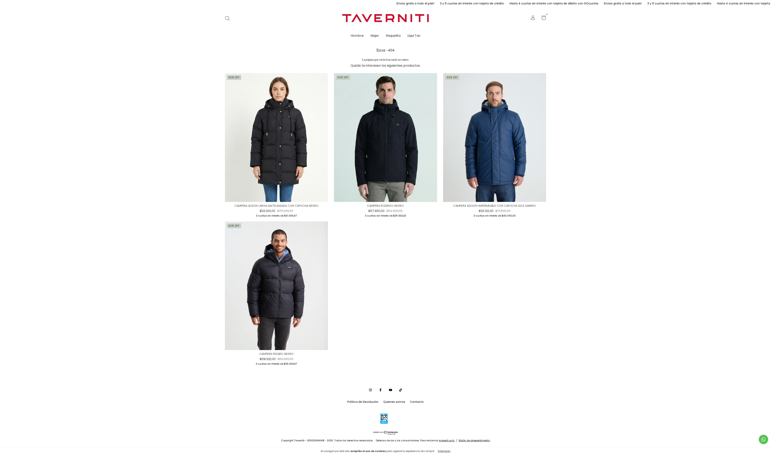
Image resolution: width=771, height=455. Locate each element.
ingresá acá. (447, 440)
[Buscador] (229, 18)
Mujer (374, 35)
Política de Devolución (362, 402)
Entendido (444, 451)
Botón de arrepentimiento (474, 440)
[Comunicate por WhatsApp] (763, 439)
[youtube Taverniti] (390, 390)
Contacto (417, 402)
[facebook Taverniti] (380, 390)
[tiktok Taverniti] (400, 390)
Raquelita (393, 35)
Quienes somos (394, 402)
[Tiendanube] (385, 433)
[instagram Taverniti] (370, 390)
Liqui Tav (413, 35)
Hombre (357, 35)
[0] (542, 18)
